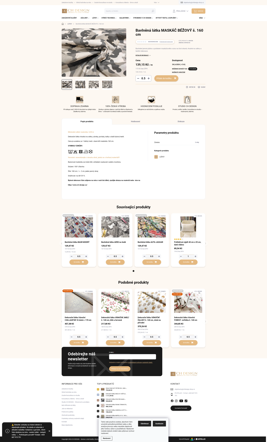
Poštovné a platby (67, 412)
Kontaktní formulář (181, 408)
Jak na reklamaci (67, 408)
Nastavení (106, 438)
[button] (133, 271)
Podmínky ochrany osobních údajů (73, 418)
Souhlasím (159, 424)
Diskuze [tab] (181, 121)
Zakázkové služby (67, 2)
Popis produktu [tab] (87, 121)
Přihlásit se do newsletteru (119, 369)
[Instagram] (176, 400)
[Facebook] (172, 400)
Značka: (184, 42)
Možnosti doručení (178, 72)
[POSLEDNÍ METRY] (79, 226)
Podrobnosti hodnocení (166, 41)
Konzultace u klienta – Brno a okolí (127, 2)
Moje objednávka (67, 425)
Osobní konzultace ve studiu (103, 2)
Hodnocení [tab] (135, 121)
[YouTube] (181, 400)
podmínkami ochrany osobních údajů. (140, 362)
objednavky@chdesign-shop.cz (185, 389)
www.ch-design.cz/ (80, 185)
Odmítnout (145, 424)
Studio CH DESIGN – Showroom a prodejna (75, 402)
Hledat (153, 11)
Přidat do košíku (164, 78)
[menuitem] (70, 18)
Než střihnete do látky (69, 405)
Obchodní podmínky (68, 415)
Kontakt (64, 422)
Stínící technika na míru (83, 2)
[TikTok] (186, 400)
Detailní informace (142, 55)
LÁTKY (161, 157)
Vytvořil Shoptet (184, 439)
